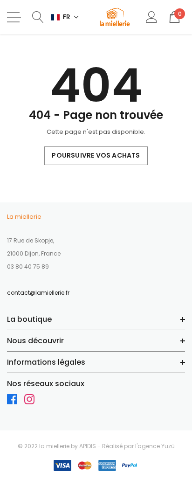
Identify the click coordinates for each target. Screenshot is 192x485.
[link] (15, 401)
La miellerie (24, 216)
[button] (65, 17)
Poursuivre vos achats (96, 155)
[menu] (14, 17)
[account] (152, 16)
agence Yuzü (156, 446)
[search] (38, 16)
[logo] (114, 17)
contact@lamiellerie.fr (38, 293)
